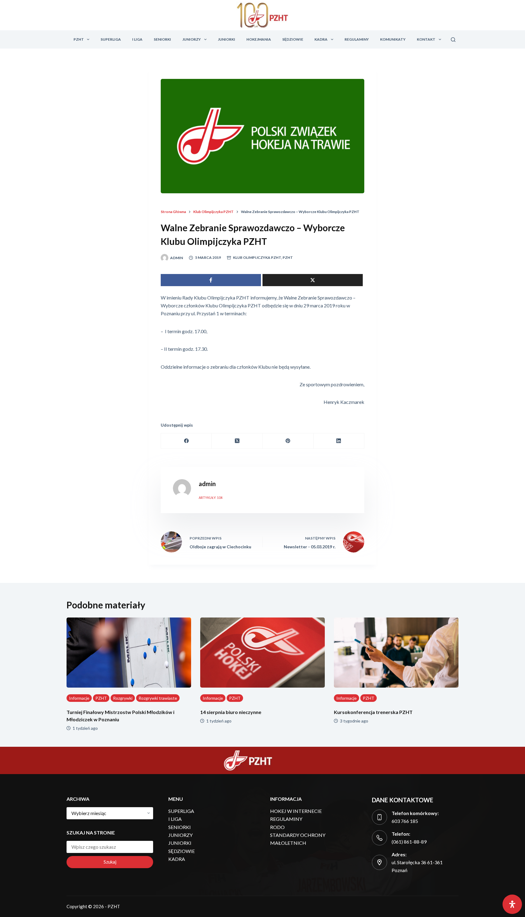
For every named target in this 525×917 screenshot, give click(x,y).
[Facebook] (186, 441)
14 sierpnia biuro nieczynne (230, 712)
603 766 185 (405, 821)
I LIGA (137, 39)
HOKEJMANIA (258, 39)
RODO (277, 827)
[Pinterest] (288, 441)
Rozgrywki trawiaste (158, 698)
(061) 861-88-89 (409, 841)
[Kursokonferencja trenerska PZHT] (396, 653)
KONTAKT (426, 39)
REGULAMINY (357, 39)
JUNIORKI (226, 39)
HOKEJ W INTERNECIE (296, 811)
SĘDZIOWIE (292, 39)
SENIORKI (162, 39)
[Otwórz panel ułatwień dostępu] (512, 904)
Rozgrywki (122, 698)
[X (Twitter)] (237, 441)
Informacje (79, 698)
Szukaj (110, 862)
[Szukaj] (453, 39)
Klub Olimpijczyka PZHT (257, 257)
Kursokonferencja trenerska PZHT (373, 712)
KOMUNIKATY (393, 39)
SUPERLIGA (111, 39)
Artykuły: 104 (210, 497)
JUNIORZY (191, 39)
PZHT (79, 39)
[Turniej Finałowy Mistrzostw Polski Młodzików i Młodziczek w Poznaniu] (129, 653)
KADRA (321, 39)
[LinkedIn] (339, 441)
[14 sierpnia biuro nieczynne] (262, 653)
